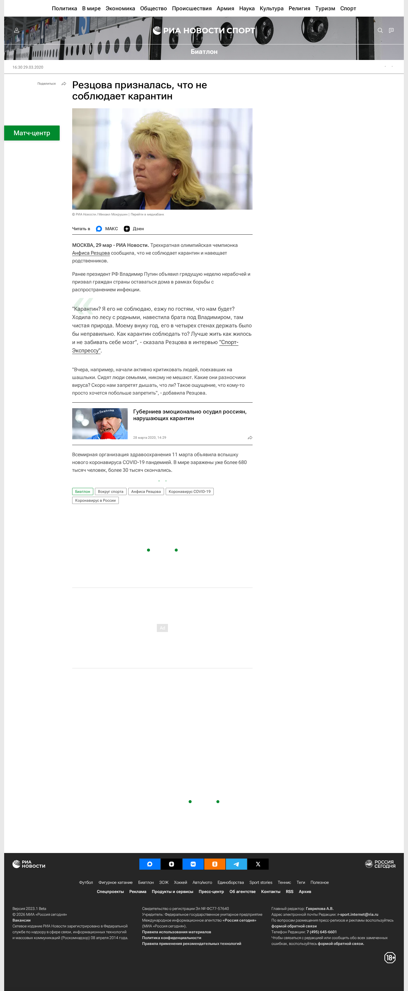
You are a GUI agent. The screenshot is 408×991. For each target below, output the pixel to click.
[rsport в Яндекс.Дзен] (171, 864)
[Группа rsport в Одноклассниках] (214, 864)
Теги (301, 882)
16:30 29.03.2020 (27, 67)
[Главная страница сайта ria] (185, 30)
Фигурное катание (116, 882)
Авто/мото (202, 882)
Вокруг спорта (111, 491)
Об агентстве (243, 891)
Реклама (137, 891)
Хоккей (180, 882)
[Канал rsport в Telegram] (236, 864)
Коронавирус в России (95, 500)
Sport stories (261, 882)
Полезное (320, 882)
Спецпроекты (110, 891)
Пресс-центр (211, 891)
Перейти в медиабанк (147, 214)
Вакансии (21, 920)
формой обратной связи (294, 926)
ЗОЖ (163, 882)
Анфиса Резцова (91, 253)
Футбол (86, 882)
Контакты (270, 891)
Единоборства (231, 882)
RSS (289, 891)
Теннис (284, 882)
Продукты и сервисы (172, 891)
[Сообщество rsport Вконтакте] (193, 864)
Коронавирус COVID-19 (190, 491)
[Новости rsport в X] (258, 864)
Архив (305, 891)
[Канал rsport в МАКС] (149, 864)
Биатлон (82, 491)
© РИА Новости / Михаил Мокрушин (100, 214)
